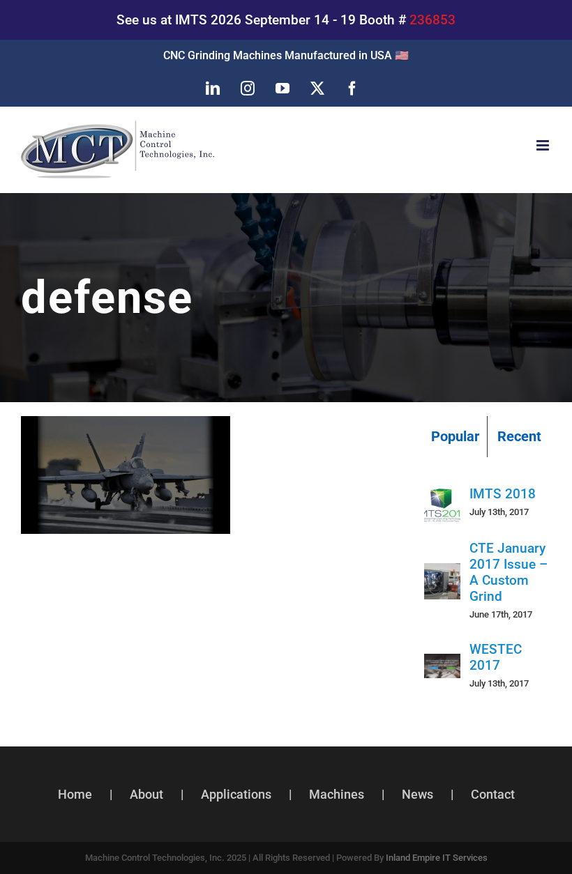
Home (75, 794)
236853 (432, 20)
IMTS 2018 (502, 494)
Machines (336, 794)
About (146, 794)
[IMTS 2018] (442, 499)
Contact (493, 794)
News (417, 794)
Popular (455, 436)
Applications (236, 794)
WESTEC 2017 (495, 657)
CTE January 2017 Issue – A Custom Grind (508, 572)
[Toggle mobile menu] (543, 145)
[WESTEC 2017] (442, 667)
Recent (519, 436)
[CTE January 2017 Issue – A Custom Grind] (442, 576)
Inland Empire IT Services (437, 857)
